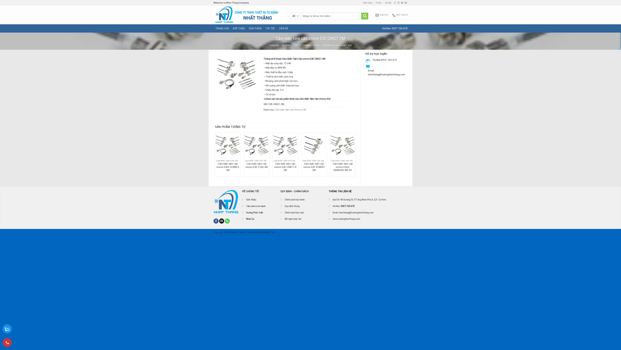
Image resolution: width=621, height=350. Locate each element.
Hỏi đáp (388, 3)
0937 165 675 (400, 28)
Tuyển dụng (367, 3)
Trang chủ (222, 28)
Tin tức (270, 28)
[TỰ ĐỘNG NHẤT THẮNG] (249, 15)
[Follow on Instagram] (398, 3)
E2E (350, 45)
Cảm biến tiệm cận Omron (333, 45)
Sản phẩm (255, 28)
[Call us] (227, 221)
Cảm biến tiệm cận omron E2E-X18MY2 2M (314, 167)
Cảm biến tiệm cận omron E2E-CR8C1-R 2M (285, 167)
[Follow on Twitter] (402, 3)
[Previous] (215, 154)
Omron (316, 45)
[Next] (355, 154)
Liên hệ (283, 28)
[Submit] (364, 16)
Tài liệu (378, 3)
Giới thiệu (239, 28)
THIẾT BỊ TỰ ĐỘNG (301, 45)
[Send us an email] (406, 3)
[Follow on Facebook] (395, 3)
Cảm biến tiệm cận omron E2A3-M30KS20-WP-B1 (343, 167)
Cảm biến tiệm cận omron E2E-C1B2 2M (256, 165)
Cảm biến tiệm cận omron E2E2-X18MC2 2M (227, 167)
